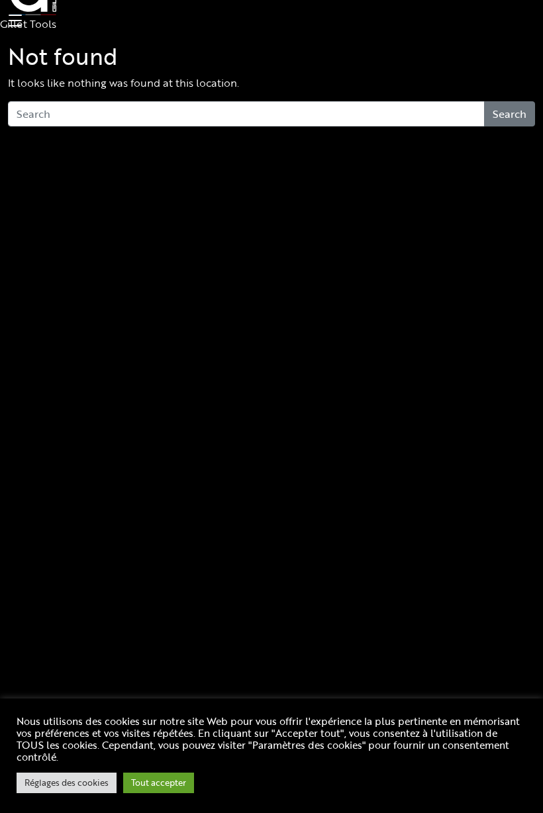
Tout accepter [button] (158, 782)
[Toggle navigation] (13, 21)
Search (509, 114)
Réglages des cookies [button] (67, 782)
